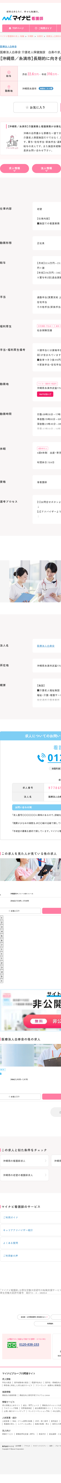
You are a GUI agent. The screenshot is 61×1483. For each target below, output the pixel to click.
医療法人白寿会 (8, 46)
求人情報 (14, 168)
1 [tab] (1, 918)
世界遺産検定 (26, 1408)
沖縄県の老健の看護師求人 (18, 1175)
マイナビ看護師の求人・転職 (12, 36)
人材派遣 (5, 1421)
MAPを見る (44, 394)
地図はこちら (45, 88)
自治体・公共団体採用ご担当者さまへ (33, 1317)
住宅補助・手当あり (45, 326)
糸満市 (40, 36)
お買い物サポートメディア (14, 1411)
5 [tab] (1, 936)
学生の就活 (6, 1382)
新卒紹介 (54, 1421)
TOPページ (18, 28)
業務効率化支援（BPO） (26, 1434)
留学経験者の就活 (21, 1382)
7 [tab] (1, 945)
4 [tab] (2, 931)
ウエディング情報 (11, 1408)
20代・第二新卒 (41, 1421)
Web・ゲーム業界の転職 (22, 1421)
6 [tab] (1, 940)
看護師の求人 (9, 1424)
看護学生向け (37, 1382)
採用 (50, 1446)
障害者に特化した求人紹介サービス (18, 1385)
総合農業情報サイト (43, 1408)
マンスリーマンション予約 (39, 1411)
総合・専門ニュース (31, 1405)
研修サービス (7, 1434)
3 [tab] (1, 927)
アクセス (27, 1446)
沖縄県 (30, 36)
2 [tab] (1, 922)
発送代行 (42, 1434)
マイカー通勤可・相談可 (47, 383)
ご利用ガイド (45, 28)
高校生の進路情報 (9, 1395)
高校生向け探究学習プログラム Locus (35, 1395)
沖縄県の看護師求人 (14, 1161)
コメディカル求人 (25, 1424)
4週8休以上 (42, 448)
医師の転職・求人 (42, 1424)
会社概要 (18, 1446)
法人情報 (46, 168)
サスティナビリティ (39, 1446)
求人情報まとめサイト (11, 1405)
